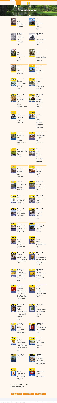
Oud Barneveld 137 (39, 166)
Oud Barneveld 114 (20, 354)
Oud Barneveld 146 (20, 94)
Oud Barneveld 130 (20, 223)
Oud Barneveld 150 (20, 65)
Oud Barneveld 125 (39, 252)
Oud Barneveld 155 (39, 18)
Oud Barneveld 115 (39, 337)
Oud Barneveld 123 (39, 269)
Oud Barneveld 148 (20, 78)
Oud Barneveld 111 (39, 368)
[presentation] (13, 22)
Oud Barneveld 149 (39, 65)
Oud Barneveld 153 (39, 33)
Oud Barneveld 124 (20, 269)
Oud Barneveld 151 (39, 49)
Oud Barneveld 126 (20, 252)
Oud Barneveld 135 (39, 181)
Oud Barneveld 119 (39, 304)
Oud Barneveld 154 (20, 33)
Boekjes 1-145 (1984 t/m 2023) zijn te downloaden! (19, 384)
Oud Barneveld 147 (39, 78)
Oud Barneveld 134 (20, 195)
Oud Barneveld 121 (39, 285)
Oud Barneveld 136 (20, 181)
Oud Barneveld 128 (20, 236)
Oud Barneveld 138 (20, 166)
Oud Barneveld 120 (20, 304)
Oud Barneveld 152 (20, 49)
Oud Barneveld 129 (39, 223)
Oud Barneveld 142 (20, 132)
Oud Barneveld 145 (39, 94)
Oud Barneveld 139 (39, 148)
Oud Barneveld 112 (20, 368)
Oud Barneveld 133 (39, 195)
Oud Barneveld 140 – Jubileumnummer (20, 149)
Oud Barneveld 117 (39, 323)
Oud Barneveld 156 (20, 18)
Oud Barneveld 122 (20, 285)
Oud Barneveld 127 (39, 236)
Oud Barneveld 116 (20, 337)
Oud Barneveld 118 (20, 323)
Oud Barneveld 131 (39, 208)
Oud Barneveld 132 (20, 208)
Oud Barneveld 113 (39, 354)
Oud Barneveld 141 (39, 132)
